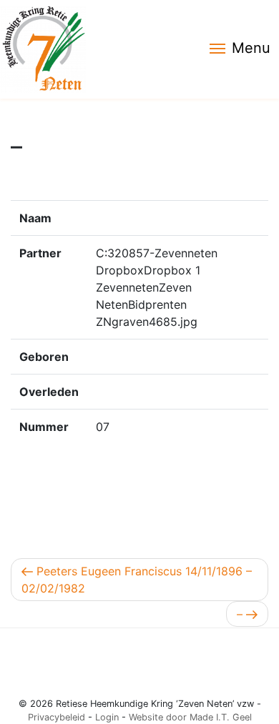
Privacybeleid (56, 717)
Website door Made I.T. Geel (190, 717)
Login (107, 717)
